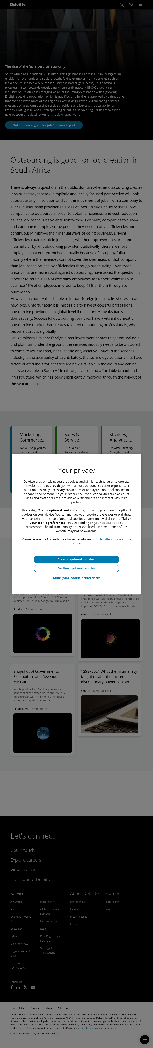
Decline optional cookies (76, 568)
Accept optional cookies (76, 559)
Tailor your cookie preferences (77, 578)
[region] (76, 524)
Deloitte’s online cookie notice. (101, 541)
